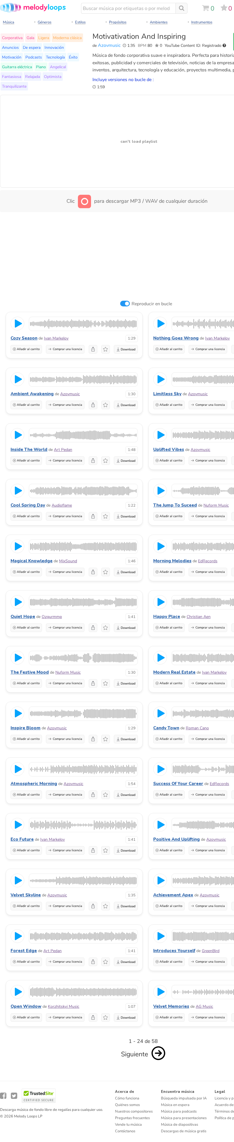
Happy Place (166, 616)
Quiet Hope (23, 616)
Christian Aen (199, 616)
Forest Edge (24, 951)
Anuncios (10, 47)
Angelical (58, 67)
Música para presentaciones (184, 1118)
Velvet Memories (171, 1006)
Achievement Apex (173, 895)
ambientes (159, 22)
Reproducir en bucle (152, 304)
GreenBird (210, 951)
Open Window (26, 1006)
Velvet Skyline (26, 895)
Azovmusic (109, 45)
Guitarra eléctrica (17, 67)
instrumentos (201, 22)
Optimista (52, 76)
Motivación (11, 57)
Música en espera (175, 1104)
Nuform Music (216, 505)
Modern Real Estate (174, 672)
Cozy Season (24, 338)
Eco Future (22, 839)
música (8, 22)
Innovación (54, 47)
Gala (30, 38)
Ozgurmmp (52, 616)
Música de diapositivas (179, 1124)
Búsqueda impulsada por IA (184, 1098)
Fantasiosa (11, 76)
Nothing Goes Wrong (176, 338)
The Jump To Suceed (175, 505)
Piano (41, 67)
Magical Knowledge (32, 561)
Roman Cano (197, 728)
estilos (80, 22)
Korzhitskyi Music (63, 1006)
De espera (32, 47)
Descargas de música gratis (183, 1131)
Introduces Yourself (174, 951)
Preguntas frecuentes (132, 1118)
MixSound (68, 561)
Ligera (43, 38)
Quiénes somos (127, 1104)
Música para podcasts (179, 1111)
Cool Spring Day (28, 505)
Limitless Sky (167, 394)
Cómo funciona (127, 1098)
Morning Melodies (172, 561)
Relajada (32, 76)
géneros (44, 22)
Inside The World (29, 449)
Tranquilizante (14, 86)
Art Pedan (63, 449)
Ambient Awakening (32, 394)
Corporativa (12, 38)
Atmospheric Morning (34, 783)
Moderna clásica (67, 38)
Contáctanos (125, 1131)
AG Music (204, 1006)
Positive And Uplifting (176, 839)
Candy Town (166, 728)
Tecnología (55, 57)
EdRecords (207, 561)
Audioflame (62, 505)
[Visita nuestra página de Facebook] (3, 1096)
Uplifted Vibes (168, 449)
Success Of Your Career (178, 783)
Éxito (73, 57)
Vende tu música (128, 1124)
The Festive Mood (30, 672)
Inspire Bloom (26, 728)
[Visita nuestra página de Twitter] (14, 1096)
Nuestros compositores (134, 1111)
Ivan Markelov (56, 338)
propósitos (117, 22)
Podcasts (33, 57)
